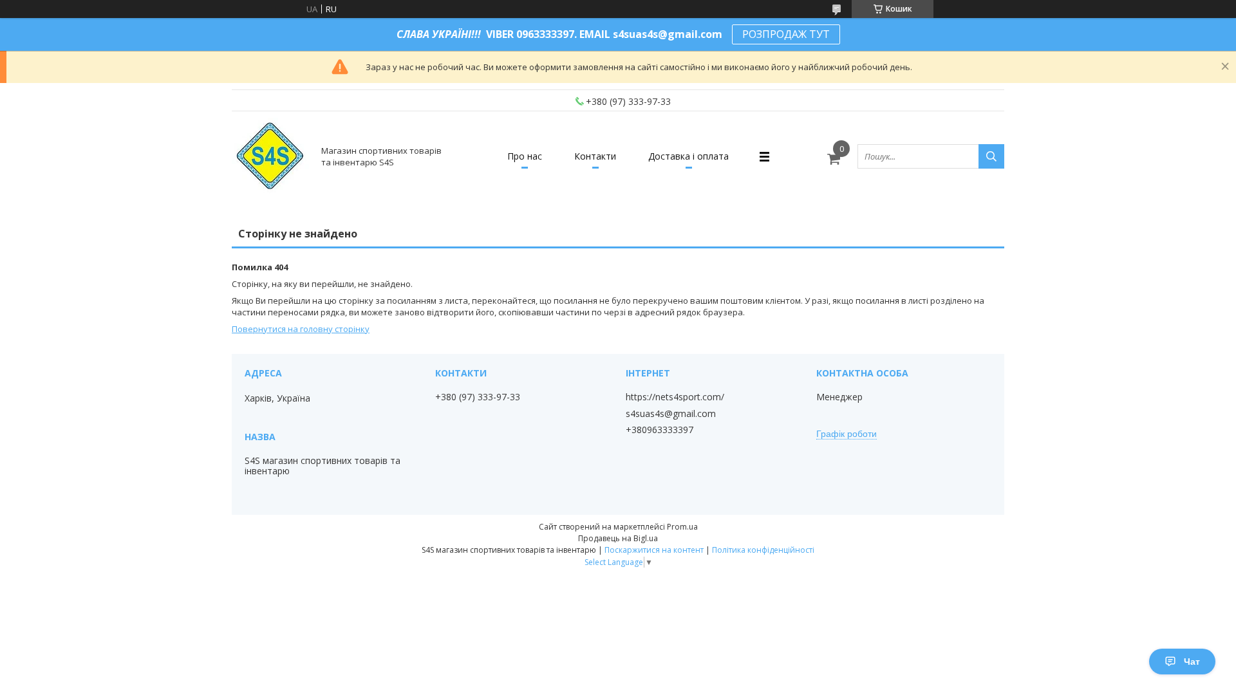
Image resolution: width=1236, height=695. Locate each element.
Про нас (524, 156)
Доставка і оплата (688, 156)
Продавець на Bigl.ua (618, 538)
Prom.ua (682, 526)
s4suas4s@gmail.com (671, 414)
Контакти (595, 156)
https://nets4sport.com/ (675, 397)
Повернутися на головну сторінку (301, 329)
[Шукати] (991, 156)
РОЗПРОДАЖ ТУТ (786, 34)
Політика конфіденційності (763, 549)
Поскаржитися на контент (654, 549)
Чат (1192, 661)
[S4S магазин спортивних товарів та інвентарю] (271, 156)
